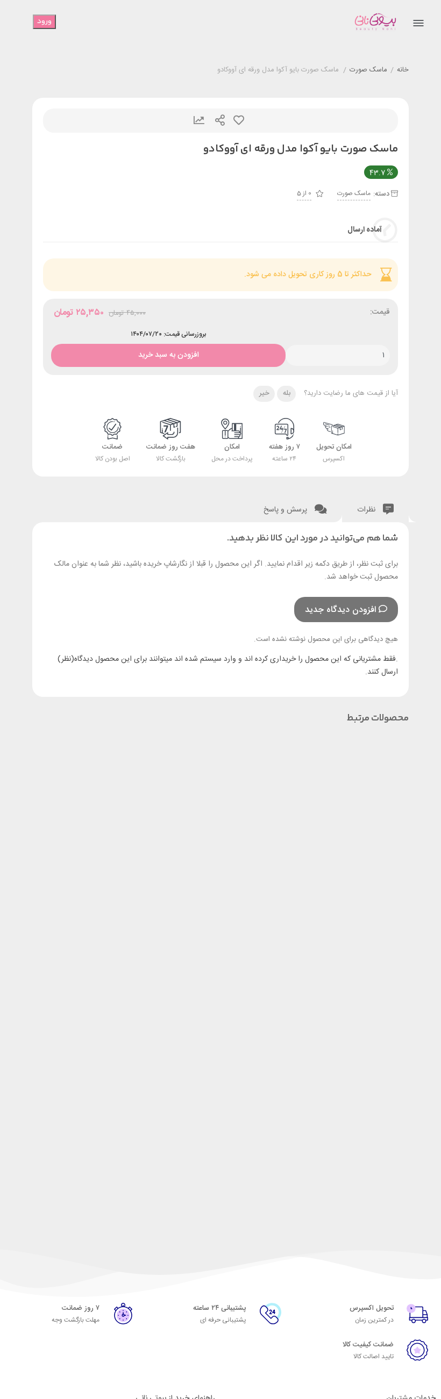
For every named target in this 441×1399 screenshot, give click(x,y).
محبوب (238, 120)
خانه (403, 70)
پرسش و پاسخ (286, 509)
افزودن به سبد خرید (168, 353)
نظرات (367, 509)
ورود (44, 21)
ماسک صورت (368, 70)
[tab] (375, 507)
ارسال (220, 120)
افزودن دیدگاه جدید (340, 610)
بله (286, 393)
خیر (264, 393)
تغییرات (199, 120)
